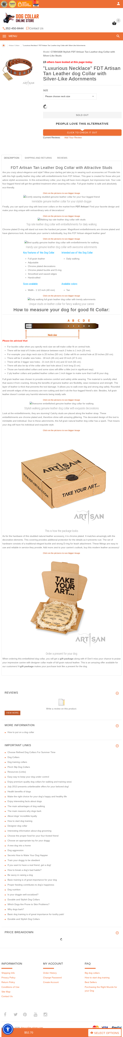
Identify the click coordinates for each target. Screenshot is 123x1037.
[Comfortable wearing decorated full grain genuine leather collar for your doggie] (61, 196)
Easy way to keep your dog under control (28, 776)
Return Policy (8, 982)
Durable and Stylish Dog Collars (24, 899)
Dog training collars (17, 762)
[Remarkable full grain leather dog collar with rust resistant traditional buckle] (61, 299)
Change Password (52, 977)
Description (11, 158)
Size (45, 90)
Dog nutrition (14, 889)
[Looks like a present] (61, 602)
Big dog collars (92, 973)
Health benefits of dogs (19, 791)
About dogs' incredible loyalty (22, 816)
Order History (50, 973)
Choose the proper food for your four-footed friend (33, 835)
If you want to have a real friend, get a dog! (29, 865)
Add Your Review (73, 137)
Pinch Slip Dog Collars (19, 767)
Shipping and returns (38, 158)
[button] (117, 36)
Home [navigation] (3, 45)
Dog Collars (13, 757)
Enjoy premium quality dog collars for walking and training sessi (40, 781)
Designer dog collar (17, 826)
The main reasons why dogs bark (24, 811)
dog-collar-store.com (32, 1027)
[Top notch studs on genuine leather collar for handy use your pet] (62, 219)
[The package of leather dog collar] (61, 480)
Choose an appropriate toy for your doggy (29, 840)
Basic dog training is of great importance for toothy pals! (36, 914)
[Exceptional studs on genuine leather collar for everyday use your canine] (61, 242)
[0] (114, 24)
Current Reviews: (52, 137)
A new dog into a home (19, 845)
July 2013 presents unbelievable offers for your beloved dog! (38, 786)
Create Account (51, 982)
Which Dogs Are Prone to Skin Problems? (28, 904)
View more (12, 713)
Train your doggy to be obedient (24, 860)
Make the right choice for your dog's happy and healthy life (37, 796)
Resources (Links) (17, 771)
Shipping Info (8, 973)
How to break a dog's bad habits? (24, 870)
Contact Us (36, 28)
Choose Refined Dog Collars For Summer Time (31, 752)
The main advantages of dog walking (26, 806)
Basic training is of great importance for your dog (32, 880)
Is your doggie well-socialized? (23, 894)
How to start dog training (20, 821)
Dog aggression (16, 850)
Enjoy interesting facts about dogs (25, 801)
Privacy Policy (8, 977)
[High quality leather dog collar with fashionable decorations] (62, 403)
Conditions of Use (10, 987)
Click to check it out (82, 132)
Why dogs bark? (16, 909)
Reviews (62, 158)
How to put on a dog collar (21, 732)
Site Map (5, 991)
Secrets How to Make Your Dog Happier (28, 855)
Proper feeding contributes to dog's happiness (31, 884)
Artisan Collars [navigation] (14, 45)
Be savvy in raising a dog (20, 875)
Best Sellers (91, 982)
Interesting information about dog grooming (29, 830)
